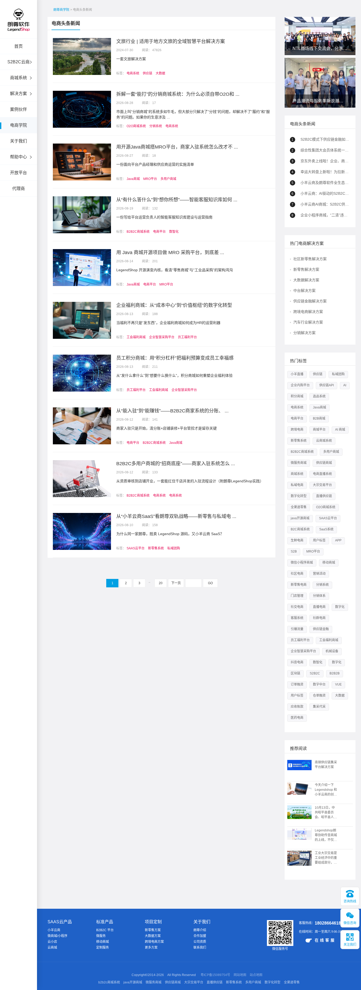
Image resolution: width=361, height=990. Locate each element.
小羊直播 (297, 374)
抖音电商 (297, 662)
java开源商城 (300, 518)
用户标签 (319, 540)
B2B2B (335, 673)
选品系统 (319, 396)
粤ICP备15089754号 (215, 975)
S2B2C (315, 673)
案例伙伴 (18, 109)
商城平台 (319, 429)
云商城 (52, 947)
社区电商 (297, 573)
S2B (294, 551)
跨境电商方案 (154, 942)
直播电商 (319, 607)
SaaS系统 (326, 529)
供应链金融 (321, 629)
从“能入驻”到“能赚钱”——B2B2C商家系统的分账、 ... (172, 410)
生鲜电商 (297, 540)
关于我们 (18, 141)
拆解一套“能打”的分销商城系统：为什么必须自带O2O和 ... (177, 94)
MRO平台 (150, 179)
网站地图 (240, 975)
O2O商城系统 (136, 126)
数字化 (340, 607)
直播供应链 (324, 496)
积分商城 (297, 396)
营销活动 (319, 573)
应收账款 (297, 706)
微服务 (101, 936)
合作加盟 (199, 936)
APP (338, 540)
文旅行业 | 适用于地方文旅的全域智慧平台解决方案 (170, 41)
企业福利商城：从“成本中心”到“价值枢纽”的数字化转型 (174, 305)
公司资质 (199, 942)
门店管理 (297, 596)
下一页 (176, 583)
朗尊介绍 (199, 930)
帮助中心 (18, 157)
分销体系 (319, 596)
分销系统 (155, 126)
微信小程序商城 (302, 562)
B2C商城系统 (300, 529)
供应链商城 (324, 463)
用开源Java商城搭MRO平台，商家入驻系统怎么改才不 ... (177, 147)
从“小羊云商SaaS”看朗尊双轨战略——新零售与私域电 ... (176, 516)
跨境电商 (297, 429)
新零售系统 (156, 548)
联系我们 (199, 947)
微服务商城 (299, 463)
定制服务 (102, 947)
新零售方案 (153, 930)
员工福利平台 (187, 337)
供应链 (147, 73)
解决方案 (18, 93)
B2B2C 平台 (105, 930)
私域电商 (297, 485)
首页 (18, 46)
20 (161, 583)
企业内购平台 (300, 385)
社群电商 (319, 618)
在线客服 (325, 940)
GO (210, 583)
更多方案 (151, 947)
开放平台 (18, 172)
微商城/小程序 (57, 936)
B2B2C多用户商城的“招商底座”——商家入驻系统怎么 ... (175, 463)
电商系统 (133, 73)
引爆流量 (297, 629)
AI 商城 (340, 429)
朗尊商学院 (61, 10)
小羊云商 (54, 930)
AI (344, 385)
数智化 (174, 232)
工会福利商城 (136, 337)
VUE (338, 684)
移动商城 (328, 562)
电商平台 (159, 232)
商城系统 (18, 77)
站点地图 (256, 975)
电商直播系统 (322, 474)
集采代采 (319, 706)
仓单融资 (319, 695)
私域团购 (173, 548)
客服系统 (297, 618)
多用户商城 (168, 179)
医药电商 (297, 718)
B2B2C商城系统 (138, 232)
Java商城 (133, 179)
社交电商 (297, 607)
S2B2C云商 (18, 62)
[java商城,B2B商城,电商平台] (18, 27)
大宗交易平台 (322, 485)
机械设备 (332, 651)
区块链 (295, 673)
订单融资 (297, 684)
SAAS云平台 (136, 548)
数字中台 (319, 684)
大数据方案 (153, 936)
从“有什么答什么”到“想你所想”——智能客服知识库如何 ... (176, 199)
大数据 (160, 73)
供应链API (326, 385)
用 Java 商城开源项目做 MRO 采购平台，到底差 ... (170, 252)
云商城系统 (324, 440)
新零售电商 (299, 585)
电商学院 (18, 125)
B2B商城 (319, 418)
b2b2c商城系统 (109, 982)
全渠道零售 (299, 507)
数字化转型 (299, 496)
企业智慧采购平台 (161, 337)
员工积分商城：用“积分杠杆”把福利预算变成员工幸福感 (175, 358)
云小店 (52, 942)
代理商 (18, 188)
